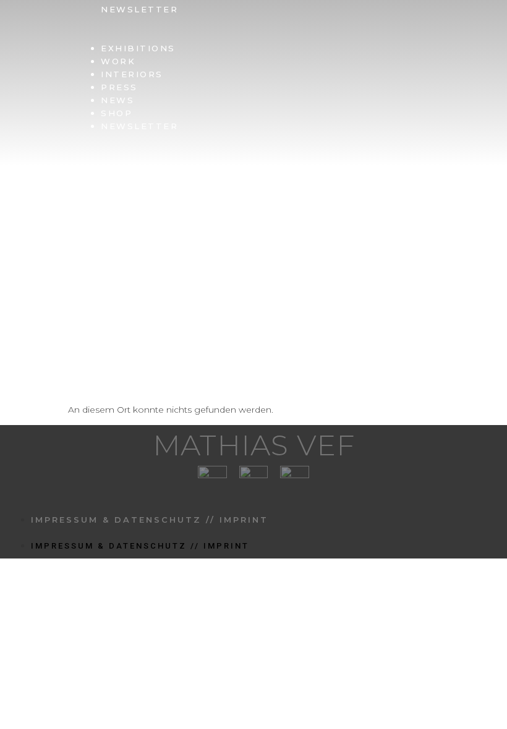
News (117, 100)
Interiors (132, 74)
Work (118, 61)
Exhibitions (138, 48)
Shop (116, 113)
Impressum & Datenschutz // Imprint (149, 520)
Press (119, 87)
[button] (264, 35)
